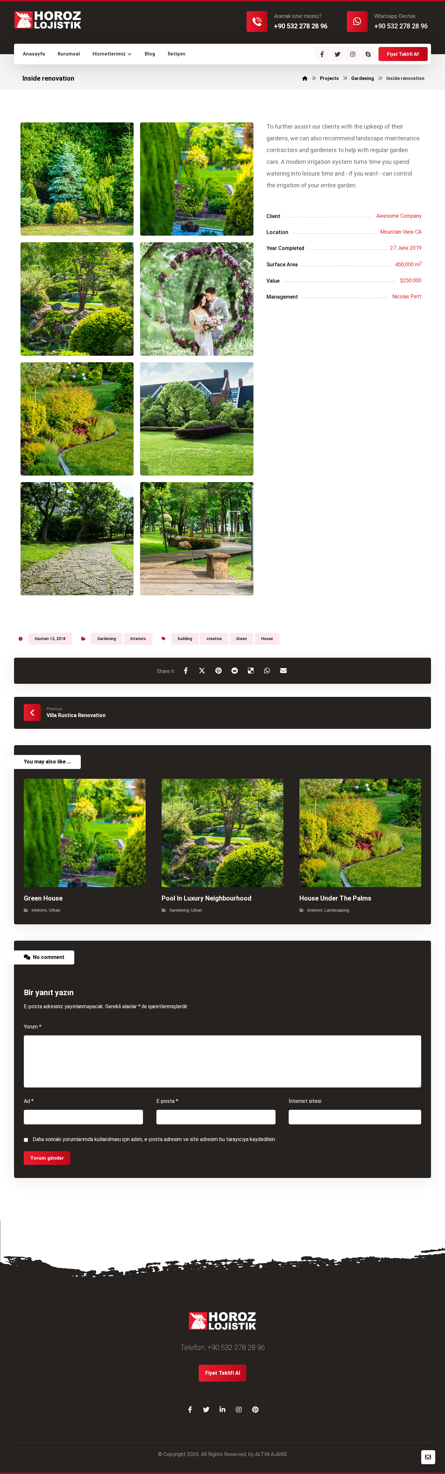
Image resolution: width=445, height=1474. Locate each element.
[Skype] (368, 54)
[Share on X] (201, 670)
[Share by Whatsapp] (267, 670)
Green (241, 638)
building (185, 638)
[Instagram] (353, 54)
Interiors (138, 638)
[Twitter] (337, 54)
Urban (54, 910)
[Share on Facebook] (185, 670)
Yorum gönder (47, 1158)
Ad (29, 1101)
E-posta (167, 1101)
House (267, 638)
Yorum (32, 1027)
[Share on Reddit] (234, 670)
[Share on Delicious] (250, 670)
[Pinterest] (255, 1409)
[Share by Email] (283, 670)
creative (214, 638)
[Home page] (305, 78)
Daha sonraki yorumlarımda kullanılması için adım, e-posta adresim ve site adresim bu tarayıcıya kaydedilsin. (154, 1139)
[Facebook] (322, 54)
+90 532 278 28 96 (236, 1347)
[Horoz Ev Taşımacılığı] (48, 19)
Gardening (106, 638)
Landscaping (336, 910)
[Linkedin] (222, 1409)
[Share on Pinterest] (218, 670)
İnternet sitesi (305, 1101)
